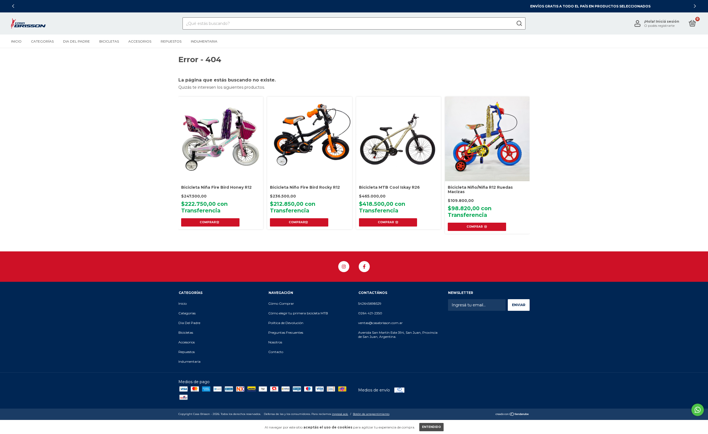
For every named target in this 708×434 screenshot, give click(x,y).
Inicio (16, 41)
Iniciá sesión (667, 21)
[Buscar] (519, 23)
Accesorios (139, 41)
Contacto (275, 352)
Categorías (42, 41)
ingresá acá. (340, 414)
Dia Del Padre (76, 41)
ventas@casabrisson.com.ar (380, 323)
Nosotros (275, 342)
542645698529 (369, 303)
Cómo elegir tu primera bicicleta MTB (298, 313)
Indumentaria (204, 41)
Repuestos (171, 41)
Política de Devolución (285, 323)
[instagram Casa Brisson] (343, 266)
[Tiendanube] (512, 414)
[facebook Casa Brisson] (364, 266)
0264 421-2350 (370, 313)
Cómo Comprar (281, 303)
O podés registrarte (659, 25)
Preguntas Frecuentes (285, 332)
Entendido (431, 427)
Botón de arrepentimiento (371, 414)
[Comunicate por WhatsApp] (697, 410)
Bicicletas (109, 41)
